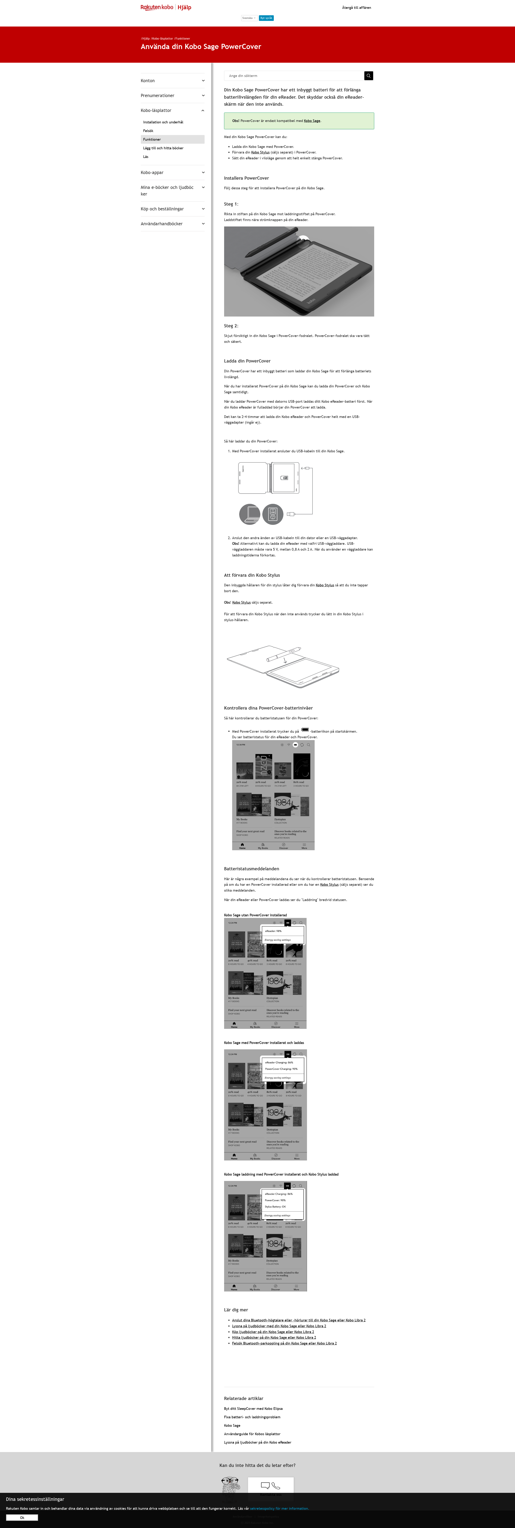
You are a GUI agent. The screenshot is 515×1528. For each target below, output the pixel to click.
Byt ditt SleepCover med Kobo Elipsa (253, 1408)
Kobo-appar (152, 172)
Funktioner (183, 38)
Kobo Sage (312, 120)
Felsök (148, 130)
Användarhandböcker (162, 223)
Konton (148, 80)
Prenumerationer (157, 95)
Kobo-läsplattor (162, 38)
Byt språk (266, 18)
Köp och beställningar (162, 209)
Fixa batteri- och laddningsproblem (252, 1417)
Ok (22, 1517)
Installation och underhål (163, 122)
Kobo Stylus (260, 152)
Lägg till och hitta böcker (163, 148)
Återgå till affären (356, 7)
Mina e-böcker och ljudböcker (167, 191)
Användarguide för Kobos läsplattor (252, 1434)
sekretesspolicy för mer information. (279, 1508)
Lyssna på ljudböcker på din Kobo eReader (257, 1442)
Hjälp (146, 38)
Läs (145, 156)
